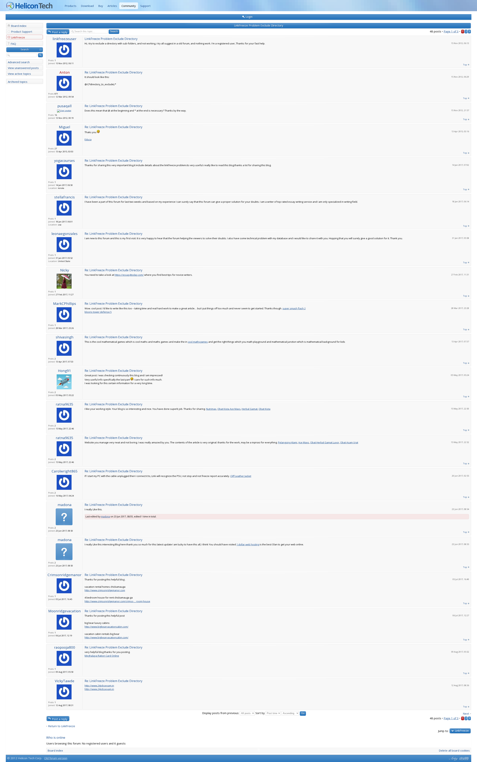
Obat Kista (264, 409)
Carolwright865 (65, 471)
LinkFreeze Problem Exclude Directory (258, 25)
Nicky (64, 270)
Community (128, 6)
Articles (112, 6)
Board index (18, 26)
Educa (88, 139)
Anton (64, 72)
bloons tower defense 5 (98, 312)
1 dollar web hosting (247, 544)
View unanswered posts (23, 68)
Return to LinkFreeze (61, 726)
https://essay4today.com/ (129, 274)
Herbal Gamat (250, 409)
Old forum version (55, 758)
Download (87, 6)
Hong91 (64, 370)
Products (70, 6)
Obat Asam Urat (349, 442)
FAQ (13, 43)
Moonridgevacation (64, 611)
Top (465, 64)
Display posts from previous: (221, 713)
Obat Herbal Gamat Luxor (324, 442)
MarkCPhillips (64, 303)
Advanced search (19, 62)
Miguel (64, 127)
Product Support (21, 31)
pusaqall (64, 105)
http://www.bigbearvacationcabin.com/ (106, 626)
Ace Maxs (303, 442)
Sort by (260, 713)
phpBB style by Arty (453, 758)
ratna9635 (64, 404)
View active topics (19, 74)
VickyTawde (64, 680)
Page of (451, 31)
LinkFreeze (18, 37)
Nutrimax (211, 409)
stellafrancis (64, 197)
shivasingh (64, 337)
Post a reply (59, 32)
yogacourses (64, 160)
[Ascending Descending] (294, 713)
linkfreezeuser (64, 38)
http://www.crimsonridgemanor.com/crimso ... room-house (117, 601)
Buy (100, 6)
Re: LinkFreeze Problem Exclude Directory (113, 72)
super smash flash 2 (294, 308)
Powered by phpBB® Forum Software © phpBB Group (464, 758)
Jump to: (443, 731)
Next (466, 713)
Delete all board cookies (454, 750)
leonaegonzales (64, 233)
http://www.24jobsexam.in (99, 685)
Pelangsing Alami (287, 442)
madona (65, 504)
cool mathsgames (198, 341)
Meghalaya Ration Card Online (102, 655)
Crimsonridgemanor (64, 574)
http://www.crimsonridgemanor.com (105, 590)
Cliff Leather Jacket (240, 476)
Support (145, 6)
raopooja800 (64, 647)
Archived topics (17, 82)
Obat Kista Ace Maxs (229, 409)
